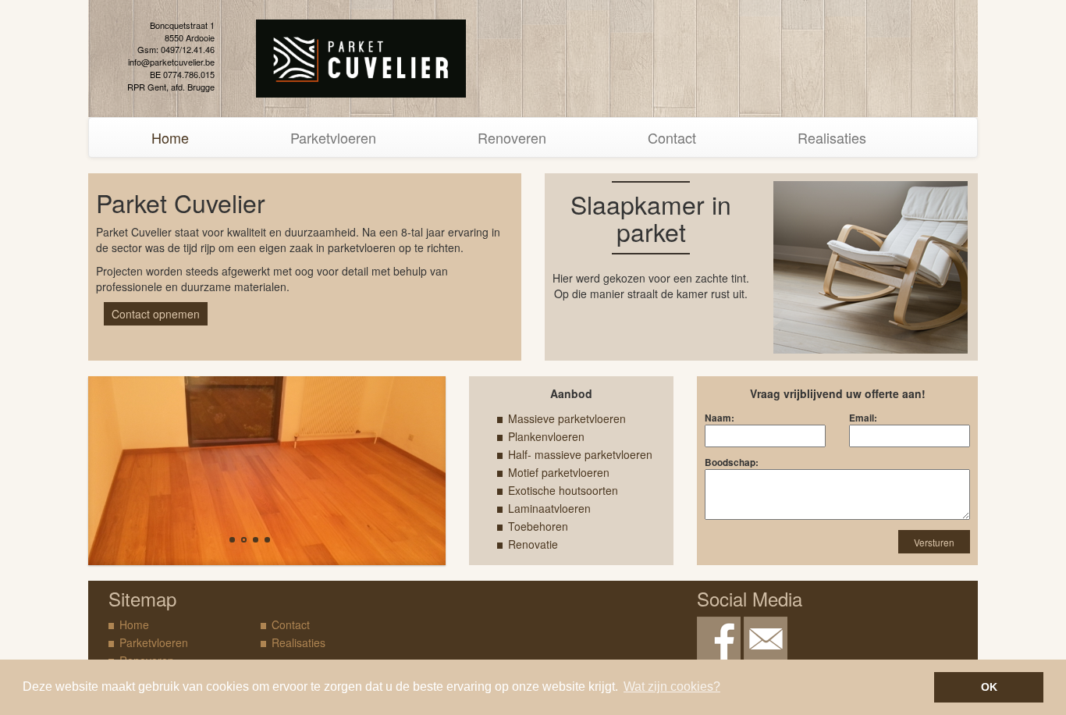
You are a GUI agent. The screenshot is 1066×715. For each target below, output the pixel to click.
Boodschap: (732, 462)
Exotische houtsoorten (563, 490)
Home (170, 137)
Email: (863, 418)
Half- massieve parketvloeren (580, 454)
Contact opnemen (156, 314)
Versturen (934, 542)
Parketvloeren (333, 137)
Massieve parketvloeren (567, 418)
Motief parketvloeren (558, 472)
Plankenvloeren (546, 436)
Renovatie (533, 544)
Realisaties (832, 137)
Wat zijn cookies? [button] (672, 686)
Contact (672, 137)
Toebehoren (538, 526)
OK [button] (989, 687)
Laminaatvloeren (549, 508)
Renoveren (512, 137)
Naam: (719, 418)
